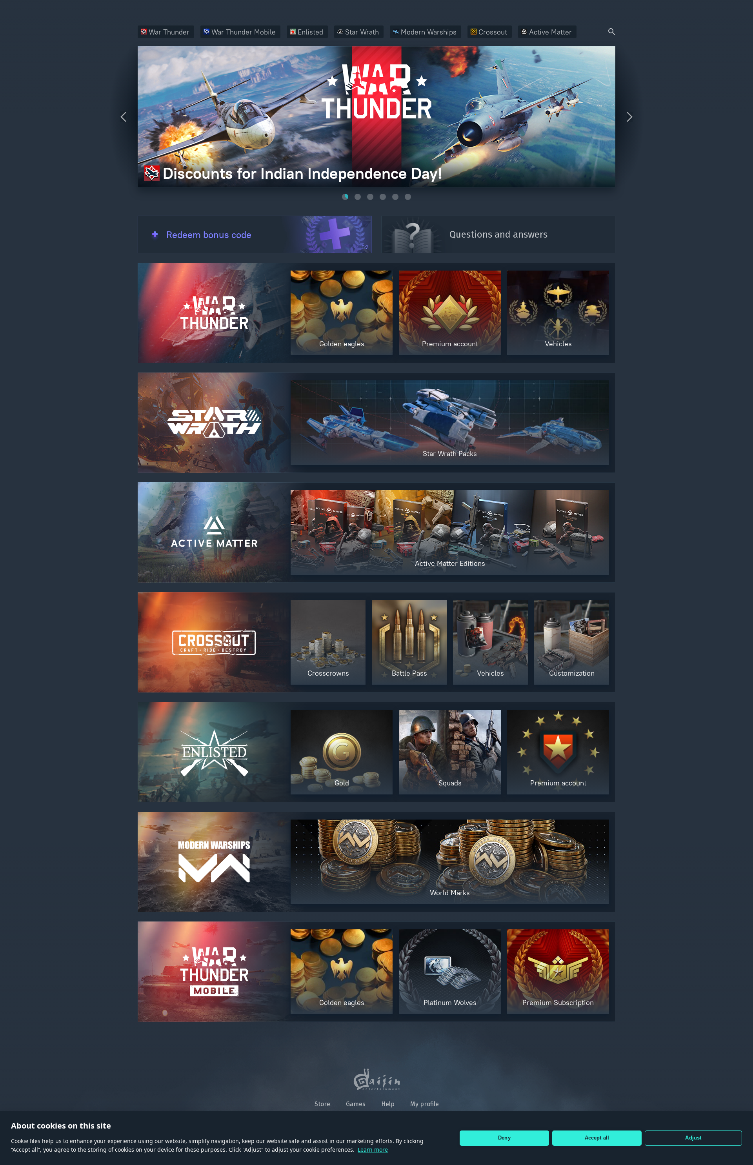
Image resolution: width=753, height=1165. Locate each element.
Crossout (492, 31)
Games (356, 1104)
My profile (424, 1104)
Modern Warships (429, 31)
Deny (504, 1138)
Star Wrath (362, 31)
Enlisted (310, 31)
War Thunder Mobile (243, 31)
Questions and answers (498, 234)
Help (388, 1104)
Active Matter (550, 31)
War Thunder (169, 31)
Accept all (597, 1138)
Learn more (373, 1149)
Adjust (693, 1138)
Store (322, 1104)
